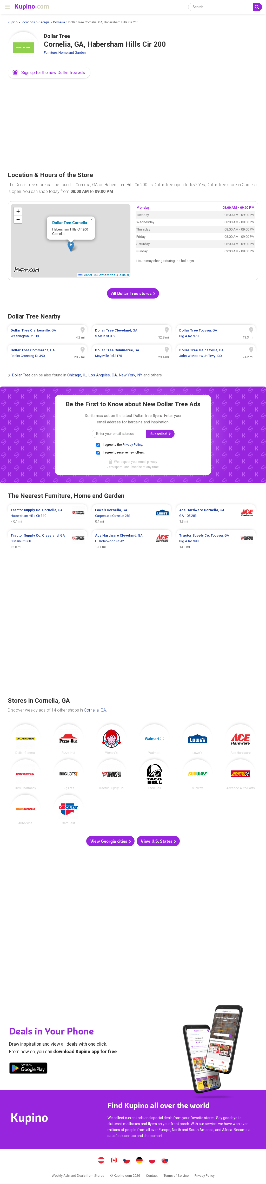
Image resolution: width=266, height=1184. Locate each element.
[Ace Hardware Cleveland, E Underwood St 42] (131, 541)
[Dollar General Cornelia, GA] (25, 739)
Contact (152, 1176)
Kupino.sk (165, 1161)
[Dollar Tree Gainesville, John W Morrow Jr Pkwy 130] (216, 353)
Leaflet (87, 275)
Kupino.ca (114, 1161)
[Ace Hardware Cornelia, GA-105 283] (216, 516)
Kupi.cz (127, 1161)
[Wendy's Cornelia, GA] (111, 739)
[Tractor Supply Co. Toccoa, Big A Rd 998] (216, 541)
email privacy (147, 462)
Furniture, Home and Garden (65, 53)
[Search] (257, 7)
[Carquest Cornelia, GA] (68, 810)
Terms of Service (176, 1176)
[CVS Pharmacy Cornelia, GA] (25, 774)
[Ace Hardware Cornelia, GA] (240, 739)
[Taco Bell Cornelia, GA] (154, 774)
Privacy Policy (132, 444)
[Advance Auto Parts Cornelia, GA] (240, 774)
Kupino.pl (152, 1161)
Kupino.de (139, 1161)
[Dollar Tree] (23, 47)
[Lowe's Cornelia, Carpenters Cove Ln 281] (131, 516)
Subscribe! (159, 434)
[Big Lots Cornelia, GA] (68, 774)
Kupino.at (101, 1161)
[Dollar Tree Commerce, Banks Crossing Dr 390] (47, 353)
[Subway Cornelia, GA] (197, 774)
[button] (49, 72)
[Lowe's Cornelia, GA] (197, 739)
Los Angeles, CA (102, 375)
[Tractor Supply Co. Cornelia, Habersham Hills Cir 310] (47, 516)
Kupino (12, 22)
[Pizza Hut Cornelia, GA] (68, 739)
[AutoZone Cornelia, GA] (25, 810)
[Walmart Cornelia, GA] (154, 739)
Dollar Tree (21, 375)
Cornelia (59, 22)
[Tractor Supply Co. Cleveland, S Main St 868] (47, 541)
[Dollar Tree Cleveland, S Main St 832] (131, 333)
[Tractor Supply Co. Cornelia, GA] (111, 774)
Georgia (44, 22)
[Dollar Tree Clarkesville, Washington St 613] (47, 333)
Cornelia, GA (95, 710)
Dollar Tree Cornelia (69, 222)
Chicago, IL (77, 375)
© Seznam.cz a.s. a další (111, 275)
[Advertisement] (133, 123)
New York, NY (130, 375)
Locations (28, 22)
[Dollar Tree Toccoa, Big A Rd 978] (216, 333)
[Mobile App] (28, 1069)
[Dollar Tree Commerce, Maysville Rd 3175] (131, 353)
